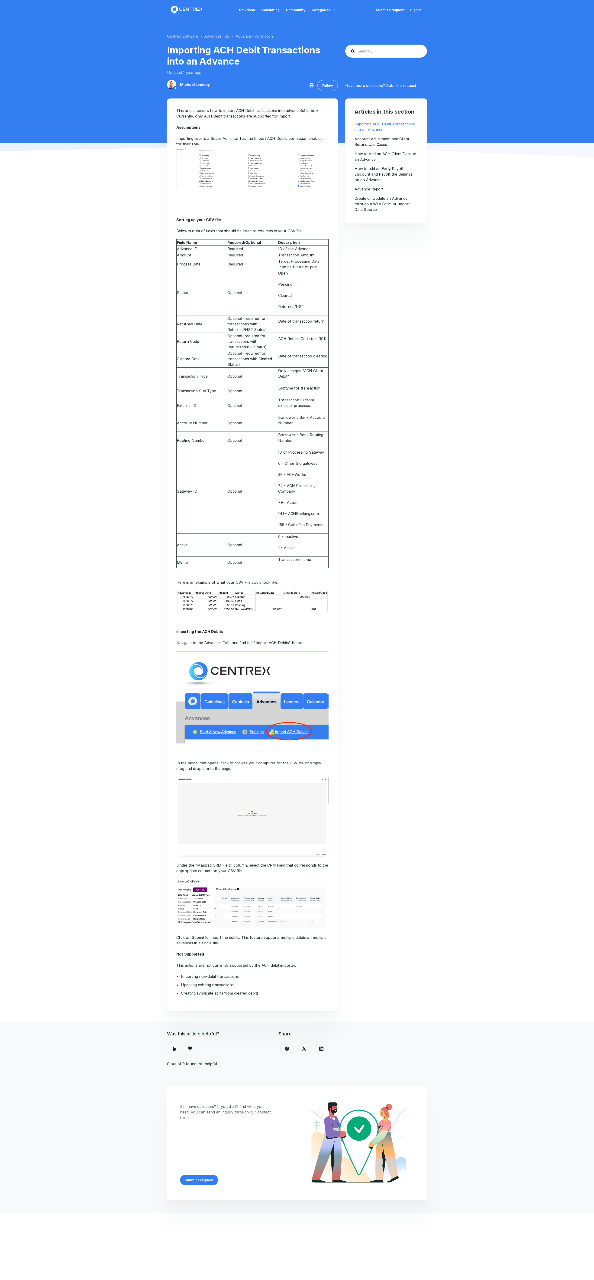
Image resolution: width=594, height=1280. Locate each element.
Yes (174, 1048)
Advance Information (254, 36)
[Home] (186, 10)
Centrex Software (182, 36)
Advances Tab (216, 36)
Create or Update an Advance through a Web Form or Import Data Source (382, 204)
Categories (321, 10)
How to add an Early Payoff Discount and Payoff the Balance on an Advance (384, 174)
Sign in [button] (415, 10)
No (190, 1048)
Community (295, 10)
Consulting (270, 10)
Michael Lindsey (195, 84)
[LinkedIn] (321, 1048)
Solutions (247, 10)
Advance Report (369, 189)
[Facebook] (287, 1048)
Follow (327, 86)
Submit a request (390, 10)
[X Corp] (304, 1048)
